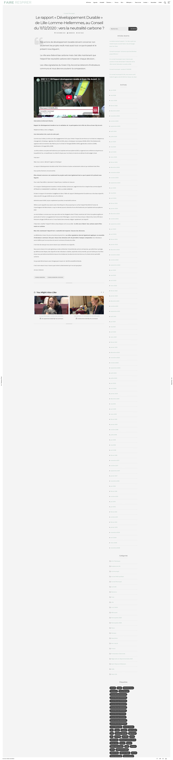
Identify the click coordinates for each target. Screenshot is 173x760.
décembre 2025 (115, 111)
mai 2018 (113, 445)
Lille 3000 (125, 736)
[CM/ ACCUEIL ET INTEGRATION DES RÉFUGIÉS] (87, 305)
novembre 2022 (115, 255)
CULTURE (113, 587)
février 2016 (114, 491)
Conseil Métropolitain (117, 576)
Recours (122, 743)
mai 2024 (113, 193)
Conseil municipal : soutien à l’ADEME (120, 69)
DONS (160, 2)
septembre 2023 (115, 224)
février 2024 (114, 203)
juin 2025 (113, 141)
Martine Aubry (114, 740)
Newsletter (153, 2)
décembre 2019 (115, 399)
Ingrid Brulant (132, 733)
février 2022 (114, 291)
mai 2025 (113, 147)
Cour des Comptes (128, 727)
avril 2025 (113, 152)
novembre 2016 (115, 481)
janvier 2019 (114, 424)
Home (89, 2)
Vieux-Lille (114, 674)
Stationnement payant (122, 749)
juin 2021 (113, 321)
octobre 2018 (114, 429)
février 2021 (114, 342)
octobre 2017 (114, 465)
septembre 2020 (115, 368)
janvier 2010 (114, 527)
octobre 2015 (114, 496)
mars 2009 (114, 543)
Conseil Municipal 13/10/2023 (118, 717)
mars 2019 (114, 414)
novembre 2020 (115, 357)
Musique (113, 633)
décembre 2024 (115, 167)
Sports (112, 749)
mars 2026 (114, 100)
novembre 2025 (115, 116)
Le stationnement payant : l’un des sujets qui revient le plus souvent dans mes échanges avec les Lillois (122, 44)
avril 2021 (113, 332)
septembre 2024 (115, 183)
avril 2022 (113, 280)
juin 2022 (113, 270)
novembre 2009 (115, 532)
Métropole (128, 2)
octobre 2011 (114, 517)
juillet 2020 (114, 378)
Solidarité (133, 746)
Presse (116, 2)
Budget (119, 688)
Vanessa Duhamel (128, 756)
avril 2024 (113, 198)
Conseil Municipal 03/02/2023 (118, 697)
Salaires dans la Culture (117, 746)
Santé (126, 746)
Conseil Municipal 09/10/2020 (118, 707)
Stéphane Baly (114, 753)
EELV (112, 733)
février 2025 (114, 162)
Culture (117, 730)
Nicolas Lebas (114, 743)
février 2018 (114, 455)
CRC (112, 730)
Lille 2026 (117, 736)
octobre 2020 (115, 363)
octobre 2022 (114, 260)
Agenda (95, 2)
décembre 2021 (115, 301)
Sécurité (134, 753)
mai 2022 (113, 275)
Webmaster (71, 33)
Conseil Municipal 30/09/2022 (118, 723)
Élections (109, 2)
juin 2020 (113, 383)
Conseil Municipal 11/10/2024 (118, 714)
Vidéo (112, 669)
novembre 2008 (115, 548)
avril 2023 (113, 234)
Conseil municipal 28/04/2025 (118, 720)
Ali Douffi (113, 688)
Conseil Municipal (69, 13)
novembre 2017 (115, 460)
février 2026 (114, 105)
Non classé (114, 643)
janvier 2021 (114, 347)
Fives (112, 597)
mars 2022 (114, 285)
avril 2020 (113, 388)
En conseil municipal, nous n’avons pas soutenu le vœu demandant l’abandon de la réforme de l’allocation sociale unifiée (122, 61)
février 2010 (114, 522)
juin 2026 (113, 90)
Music (113, 628)
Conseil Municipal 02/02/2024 (118, 694)
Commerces (114, 691)
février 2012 (114, 512)
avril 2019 (113, 409)
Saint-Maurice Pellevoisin (118, 664)
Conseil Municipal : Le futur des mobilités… (51, 316)
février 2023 (114, 239)
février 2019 (114, 419)
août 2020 (114, 373)
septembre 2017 (115, 471)
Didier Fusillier (132, 730)
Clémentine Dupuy (128, 688)
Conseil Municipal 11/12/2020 (55, 277)
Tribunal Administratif (116, 756)
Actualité (102, 2)
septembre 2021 (115, 311)
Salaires (129, 743)
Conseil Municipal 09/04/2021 (118, 704)
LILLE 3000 (114, 607)
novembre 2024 (115, 172)
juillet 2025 (114, 136)
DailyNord (124, 730)
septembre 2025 (115, 126)
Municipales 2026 (116, 623)
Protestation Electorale (118, 653)
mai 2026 (113, 95)
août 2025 (114, 131)
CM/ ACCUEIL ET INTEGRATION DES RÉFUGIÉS (87, 316)
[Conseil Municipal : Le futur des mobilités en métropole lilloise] (51, 305)
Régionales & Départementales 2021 (122, 659)
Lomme (132, 736)
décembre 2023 (115, 213)
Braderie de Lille (115, 566)
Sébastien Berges (124, 753)
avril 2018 (113, 450)
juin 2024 (113, 188)
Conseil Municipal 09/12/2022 (118, 710)
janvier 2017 (114, 476)
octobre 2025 (114, 121)
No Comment (59, 318)
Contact (145, 2)
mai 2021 (113, 327)
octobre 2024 (114, 177)
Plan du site (138, 2)
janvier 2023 (114, 244)
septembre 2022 (115, 265)
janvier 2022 (114, 296)
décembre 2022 (115, 249)
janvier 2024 (114, 208)
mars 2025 (114, 157)
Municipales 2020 (116, 617)
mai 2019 (113, 404)
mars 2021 (114, 337)
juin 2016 (113, 486)
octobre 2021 (114, 306)
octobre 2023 (115, 219)
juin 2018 (113, 440)
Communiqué (115, 571)
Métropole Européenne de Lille (127, 740)
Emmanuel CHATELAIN (121, 733)
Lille (112, 602)
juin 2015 (113, 501)
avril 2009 (113, 537)
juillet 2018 (114, 435)
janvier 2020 (114, 393)
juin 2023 (113, 229)
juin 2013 (113, 507)
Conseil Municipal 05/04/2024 (118, 701)
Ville (122, 2)
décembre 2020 (115, 352)
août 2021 (113, 316)
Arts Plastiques (115, 561)
